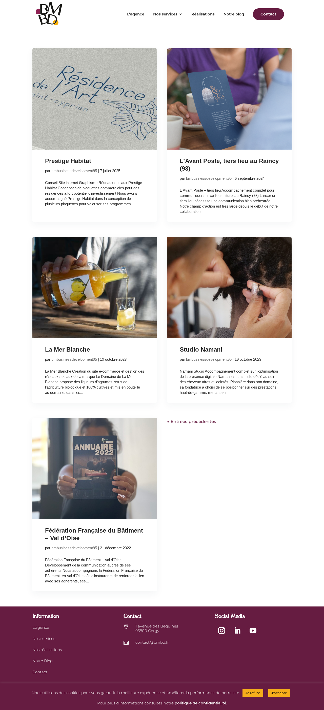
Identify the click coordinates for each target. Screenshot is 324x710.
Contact (39, 672)
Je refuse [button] (253, 693)
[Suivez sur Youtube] (253, 631)
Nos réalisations (47, 649)
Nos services (165, 14)
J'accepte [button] (279, 693)
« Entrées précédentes (191, 421)
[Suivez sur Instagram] (221, 631)
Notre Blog (42, 660)
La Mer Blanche (67, 349)
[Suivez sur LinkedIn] (237, 631)
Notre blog (234, 14)
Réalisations (203, 14)
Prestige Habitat (68, 160)
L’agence (135, 14)
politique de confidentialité (200, 703)
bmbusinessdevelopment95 (74, 171)
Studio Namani (201, 349)
